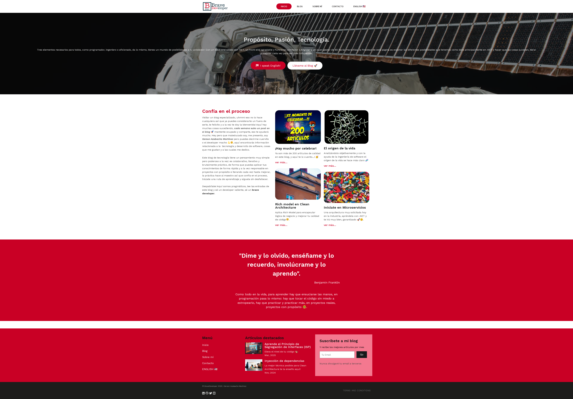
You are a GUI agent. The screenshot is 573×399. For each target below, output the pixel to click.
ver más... (281, 162)
